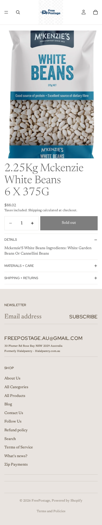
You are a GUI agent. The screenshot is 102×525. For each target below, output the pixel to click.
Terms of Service (18, 447)
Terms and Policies (51, 511)
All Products (14, 396)
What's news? (15, 456)
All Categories (16, 387)
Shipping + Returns (21, 278)
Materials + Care (19, 266)
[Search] (18, 12)
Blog (8, 404)
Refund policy (16, 430)
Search (10, 439)
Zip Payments (16, 465)
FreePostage (41, 500)
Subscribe (83, 316)
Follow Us (12, 422)
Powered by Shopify (67, 500)
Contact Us (13, 413)
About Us (12, 379)
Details (10, 239)
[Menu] (6, 12)
